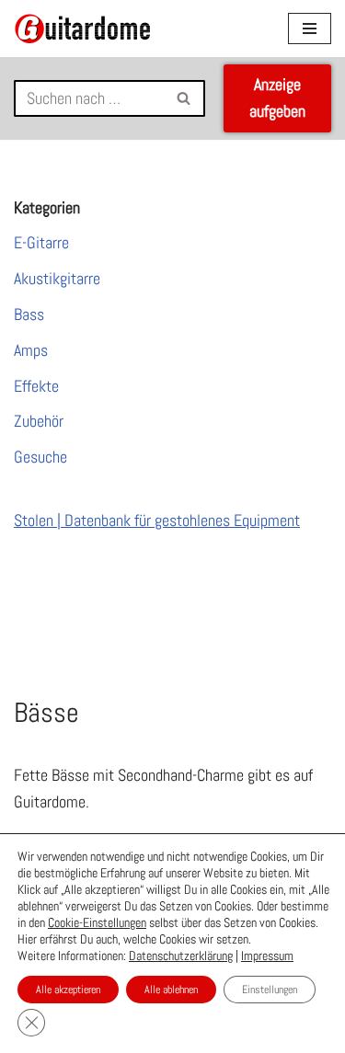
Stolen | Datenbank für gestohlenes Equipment (157, 520)
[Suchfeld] (184, 98)
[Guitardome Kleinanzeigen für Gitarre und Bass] (83, 28)
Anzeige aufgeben (277, 97)
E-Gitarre (41, 242)
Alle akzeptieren (68, 989)
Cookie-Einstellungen (97, 922)
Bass (29, 314)
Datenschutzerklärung (181, 955)
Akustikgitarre (57, 278)
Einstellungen (269, 989)
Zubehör (38, 420)
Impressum (267, 955)
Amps (31, 350)
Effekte (36, 385)
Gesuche (40, 456)
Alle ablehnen (171, 989)
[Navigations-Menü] (309, 28)
